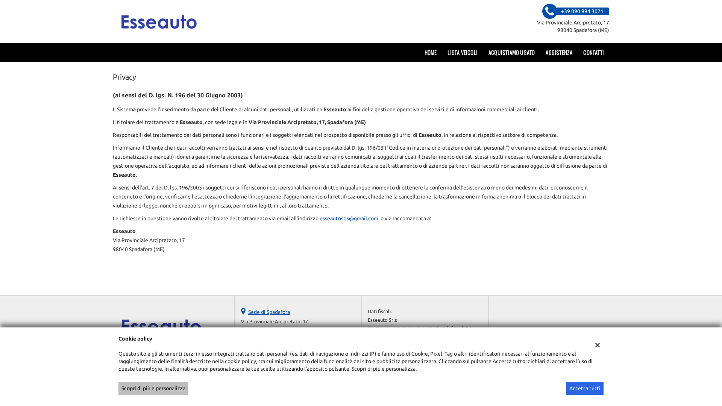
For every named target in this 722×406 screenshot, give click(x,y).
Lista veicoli (462, 52)
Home (431, 52)
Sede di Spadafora (269, 312)
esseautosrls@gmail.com (349, 218)
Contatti (593, 52)
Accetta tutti (585, 388)
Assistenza (559, 52)
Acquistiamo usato (511, 52)
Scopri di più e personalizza (153, 388)
